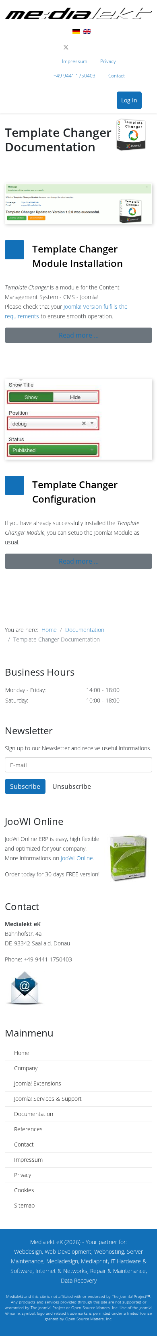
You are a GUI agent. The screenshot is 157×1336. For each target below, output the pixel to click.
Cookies (23, 1190)
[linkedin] (91, 47)
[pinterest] (74, 47)
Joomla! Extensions (36, 1083)
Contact (116, 75)
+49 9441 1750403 (74, 75)
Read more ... (79, 335)
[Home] (78, 13)
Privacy (108, 61)
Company (24, 1068)
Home (49, 629)
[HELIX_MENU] (150, 101)
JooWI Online (77, 858)
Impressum (74, 61)
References (27, 1129)
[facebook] (57, 47)
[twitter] (66, 47)
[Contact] (78, 988)
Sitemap (23, 1205)
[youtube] (83, 47)
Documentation (84, 629)
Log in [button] (129, 100)
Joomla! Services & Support (47, 1098)
